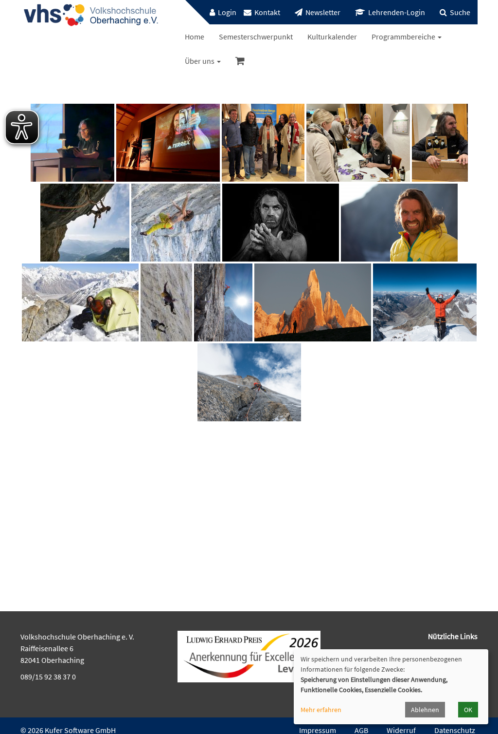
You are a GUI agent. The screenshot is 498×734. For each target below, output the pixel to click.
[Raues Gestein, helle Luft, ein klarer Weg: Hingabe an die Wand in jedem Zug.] (223, 302)
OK (468, 709)
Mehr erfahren (321, 709)
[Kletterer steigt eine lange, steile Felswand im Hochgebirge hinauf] (166, 302)
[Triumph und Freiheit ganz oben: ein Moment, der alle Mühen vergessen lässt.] (425, 302)
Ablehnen (425, 709)
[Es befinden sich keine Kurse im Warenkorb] (240, 61)
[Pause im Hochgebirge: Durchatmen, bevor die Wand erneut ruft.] (80, 302)
